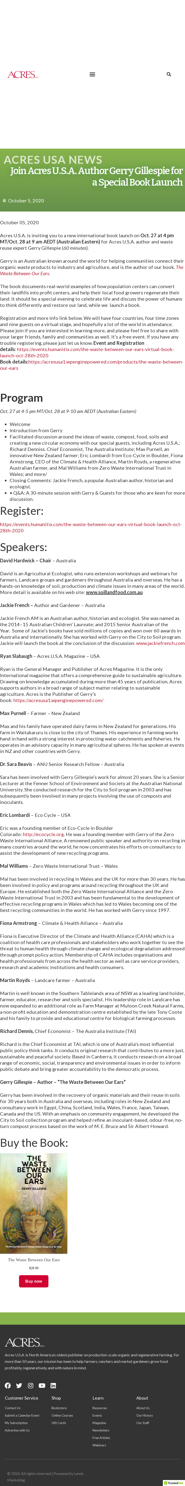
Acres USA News (53, 159)
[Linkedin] (53, 1386)
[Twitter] (19, 1386)
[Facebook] (8, 1386)
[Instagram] (30, 1386)
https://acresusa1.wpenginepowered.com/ (58, 700)
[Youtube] (42, 1386)
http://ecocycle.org (43, 834)
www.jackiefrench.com (160, 643)
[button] (92, 74)
